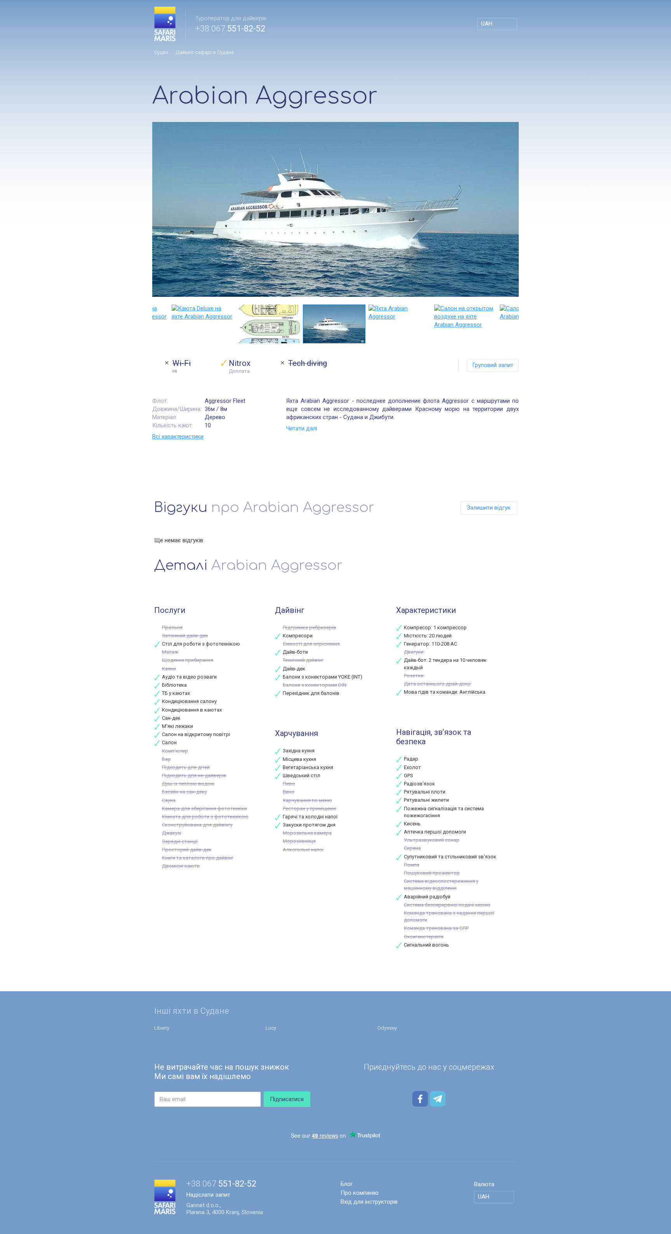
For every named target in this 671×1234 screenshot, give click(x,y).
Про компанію (360, 1192)
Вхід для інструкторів (369, 1201)
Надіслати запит (208, 1194)
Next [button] (515, 324)
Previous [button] (156, 324)
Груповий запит (492, 365)
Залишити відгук (489, 507)
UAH (486, 23)
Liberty (161, 1028)
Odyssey (387, 1028)
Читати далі (301, 428)
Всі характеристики (177, 436)
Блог (347, 1183)
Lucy (271, 1028)
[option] (335, 209)
